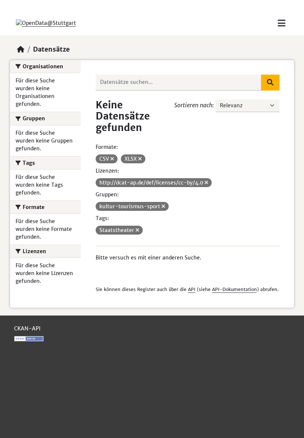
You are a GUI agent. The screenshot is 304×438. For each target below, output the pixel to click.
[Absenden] (270, 82)
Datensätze (51, 49)
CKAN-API (27, 328)
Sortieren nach (193, 105)
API (191, 289)
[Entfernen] (112, 159)
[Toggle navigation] (281, 23)
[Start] (20, 49)
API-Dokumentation (234, 289)
